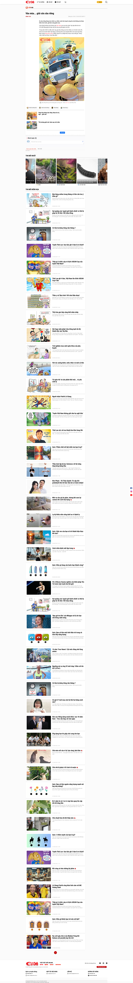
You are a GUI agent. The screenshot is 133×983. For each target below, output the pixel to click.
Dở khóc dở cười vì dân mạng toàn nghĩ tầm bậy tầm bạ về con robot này (87, 181)
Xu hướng (41, 2)
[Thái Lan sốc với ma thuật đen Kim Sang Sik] (39, 436)
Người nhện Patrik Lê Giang (61, 397)
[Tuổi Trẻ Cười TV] (103, 963)
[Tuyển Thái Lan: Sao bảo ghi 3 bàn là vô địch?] (39, 251)
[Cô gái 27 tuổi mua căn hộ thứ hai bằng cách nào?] (39, 706)
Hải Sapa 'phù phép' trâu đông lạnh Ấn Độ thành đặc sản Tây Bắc (66, 330)
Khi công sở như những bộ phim (63, 869)
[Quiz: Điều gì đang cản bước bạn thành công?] (39, 571)
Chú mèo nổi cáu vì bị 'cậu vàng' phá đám (66, 751)
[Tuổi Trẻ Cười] (106, 963)
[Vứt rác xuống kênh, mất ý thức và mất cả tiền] (39, 369)
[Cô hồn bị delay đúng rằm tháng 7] (39, 234)
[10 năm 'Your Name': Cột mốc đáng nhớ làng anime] (39, 655)
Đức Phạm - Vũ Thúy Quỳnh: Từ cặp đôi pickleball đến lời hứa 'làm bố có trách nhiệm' (67, 482)
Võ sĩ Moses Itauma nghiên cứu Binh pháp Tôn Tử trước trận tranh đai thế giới (68, 583)
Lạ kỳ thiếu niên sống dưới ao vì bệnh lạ (66, 515)
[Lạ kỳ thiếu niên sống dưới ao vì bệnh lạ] (39, 520)
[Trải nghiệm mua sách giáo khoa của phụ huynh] (39, 352)
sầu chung (66, 107)
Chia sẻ (62, 132)
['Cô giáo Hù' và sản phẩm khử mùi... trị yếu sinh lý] (39, 385)
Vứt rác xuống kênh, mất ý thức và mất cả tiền (68, 363)
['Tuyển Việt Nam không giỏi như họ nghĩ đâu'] (39, 419)
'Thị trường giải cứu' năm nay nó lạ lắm (49, 122)
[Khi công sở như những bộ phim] (39, 874)
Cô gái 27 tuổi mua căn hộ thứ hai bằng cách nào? (67, 701)
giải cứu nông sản (33, 107)
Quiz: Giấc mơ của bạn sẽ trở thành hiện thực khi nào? (67, 532)
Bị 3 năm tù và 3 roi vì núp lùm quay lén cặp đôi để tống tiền (67, 802)
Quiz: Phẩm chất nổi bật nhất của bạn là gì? (67, 447)
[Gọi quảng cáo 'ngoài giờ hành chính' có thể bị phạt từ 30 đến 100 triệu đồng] (39, 217)
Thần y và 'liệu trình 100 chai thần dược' (66, 295)
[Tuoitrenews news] (58, 964)
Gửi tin (100, 2)
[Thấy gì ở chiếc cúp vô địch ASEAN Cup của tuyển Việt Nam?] (39, 267)
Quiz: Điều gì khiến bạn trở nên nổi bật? (66, 919)
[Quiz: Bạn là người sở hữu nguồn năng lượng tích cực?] (67, 171)
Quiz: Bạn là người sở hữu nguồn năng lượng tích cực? (66, 181)
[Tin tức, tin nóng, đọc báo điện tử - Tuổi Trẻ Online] (42, 964)
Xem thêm (28, 150)
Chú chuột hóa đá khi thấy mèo (63, 818)
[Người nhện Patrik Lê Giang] (39, 402)
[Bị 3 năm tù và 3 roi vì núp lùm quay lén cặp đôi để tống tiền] (39, 807)
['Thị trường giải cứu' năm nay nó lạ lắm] (32, 125)
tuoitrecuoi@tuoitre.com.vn (74, 973)
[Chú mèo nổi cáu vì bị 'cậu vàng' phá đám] (39, 756)
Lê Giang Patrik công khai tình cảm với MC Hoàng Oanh (67, 886)
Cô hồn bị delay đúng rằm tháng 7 (64, 228)
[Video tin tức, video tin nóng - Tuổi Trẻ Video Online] (52, 964)
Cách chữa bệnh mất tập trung (62, 548)
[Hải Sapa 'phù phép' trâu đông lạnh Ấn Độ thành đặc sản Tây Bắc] (39, 335)
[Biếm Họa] (66, 8)
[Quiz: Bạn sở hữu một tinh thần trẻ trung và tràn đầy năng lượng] (39, 638)
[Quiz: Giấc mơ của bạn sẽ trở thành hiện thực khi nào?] (39, 537)
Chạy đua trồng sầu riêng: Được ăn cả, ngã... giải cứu (49, 113)
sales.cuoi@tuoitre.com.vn (32, 975)
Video (39, 184)
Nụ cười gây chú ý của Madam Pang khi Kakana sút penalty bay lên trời (65, 937)
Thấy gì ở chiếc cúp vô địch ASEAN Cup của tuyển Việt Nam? (67, 263)
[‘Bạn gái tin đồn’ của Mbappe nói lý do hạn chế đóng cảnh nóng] (39, 621)
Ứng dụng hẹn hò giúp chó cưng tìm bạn (66, 734)
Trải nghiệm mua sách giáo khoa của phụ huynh (66, 347)
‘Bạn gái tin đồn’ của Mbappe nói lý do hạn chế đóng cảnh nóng (66, 617)
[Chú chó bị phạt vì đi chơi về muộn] (39, 773)
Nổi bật (50, 2)
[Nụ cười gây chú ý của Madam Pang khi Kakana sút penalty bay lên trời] (39, 942)
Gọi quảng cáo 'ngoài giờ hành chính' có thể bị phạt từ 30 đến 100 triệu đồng (68, 212)
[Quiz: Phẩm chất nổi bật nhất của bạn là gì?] (39, 453)
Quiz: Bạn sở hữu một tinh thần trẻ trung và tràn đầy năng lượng (67, 634)
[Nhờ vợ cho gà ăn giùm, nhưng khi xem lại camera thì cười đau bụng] (39, 503)
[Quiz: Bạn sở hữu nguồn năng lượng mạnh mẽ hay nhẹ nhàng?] (39, 790)
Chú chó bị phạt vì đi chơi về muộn (64, 767)
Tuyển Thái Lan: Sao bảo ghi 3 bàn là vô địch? (68, 245)
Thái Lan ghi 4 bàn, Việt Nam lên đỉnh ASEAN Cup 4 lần (68, 280)
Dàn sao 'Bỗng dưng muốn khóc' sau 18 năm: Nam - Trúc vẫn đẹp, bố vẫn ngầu (67, 718)
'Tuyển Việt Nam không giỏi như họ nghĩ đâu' (67, 413)
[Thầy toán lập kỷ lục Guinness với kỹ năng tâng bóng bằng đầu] (39, 470)
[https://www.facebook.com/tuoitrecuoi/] (100, 963)
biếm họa (67, 102)
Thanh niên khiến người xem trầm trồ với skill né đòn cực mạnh (45, 181)
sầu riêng (58, 25)
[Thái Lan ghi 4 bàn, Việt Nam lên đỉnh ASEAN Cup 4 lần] (39, 284)
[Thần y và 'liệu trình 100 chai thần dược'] (39, 301)
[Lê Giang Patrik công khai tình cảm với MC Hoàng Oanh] (39, 891)
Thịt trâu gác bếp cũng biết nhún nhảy (65, 312)
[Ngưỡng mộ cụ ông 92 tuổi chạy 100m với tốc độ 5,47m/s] (39, 672)
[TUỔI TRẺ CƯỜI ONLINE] (32, 964)
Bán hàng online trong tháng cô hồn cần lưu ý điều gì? (67, 195)
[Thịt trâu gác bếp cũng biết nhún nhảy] (39, 318)
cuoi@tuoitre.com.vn (52, 973)
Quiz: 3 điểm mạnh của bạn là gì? (63, 835)
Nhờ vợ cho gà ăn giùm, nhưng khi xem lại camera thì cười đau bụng (66, 499)
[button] (65, 2)
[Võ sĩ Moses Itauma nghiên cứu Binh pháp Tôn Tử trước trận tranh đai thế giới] (39, 588)
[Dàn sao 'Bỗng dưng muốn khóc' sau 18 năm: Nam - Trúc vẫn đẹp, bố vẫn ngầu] (39, 723)
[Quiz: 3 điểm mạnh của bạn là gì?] (39, 841)
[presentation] (25, 171)
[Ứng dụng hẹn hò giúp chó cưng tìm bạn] (39, 739)
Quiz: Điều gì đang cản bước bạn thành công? (68, 565)
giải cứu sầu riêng (45, 107)
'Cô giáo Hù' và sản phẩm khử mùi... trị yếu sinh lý (67, 381)
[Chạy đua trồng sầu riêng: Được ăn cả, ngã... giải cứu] (32, 116)
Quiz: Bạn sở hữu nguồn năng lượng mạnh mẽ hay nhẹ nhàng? (68, 785)
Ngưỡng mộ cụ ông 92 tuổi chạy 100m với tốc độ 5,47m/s (68, 667)
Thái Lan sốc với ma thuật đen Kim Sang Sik (67, 430)
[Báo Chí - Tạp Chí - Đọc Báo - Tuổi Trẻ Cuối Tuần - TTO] (47, 964)
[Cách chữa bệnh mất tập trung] (39, 554)
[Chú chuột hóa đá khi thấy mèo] (39, 824)
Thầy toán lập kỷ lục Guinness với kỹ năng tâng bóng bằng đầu (66, 465)
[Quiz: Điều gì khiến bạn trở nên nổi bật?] (39, 925)
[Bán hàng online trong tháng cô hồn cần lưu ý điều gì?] (39, 200)
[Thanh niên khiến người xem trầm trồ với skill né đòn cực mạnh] (46, 171)
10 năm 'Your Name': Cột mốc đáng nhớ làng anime (67, 650)
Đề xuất (59, 2)
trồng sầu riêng (49, 33)
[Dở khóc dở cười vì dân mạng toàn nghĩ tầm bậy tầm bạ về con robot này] (87, 171)
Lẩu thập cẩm (62, 184)
